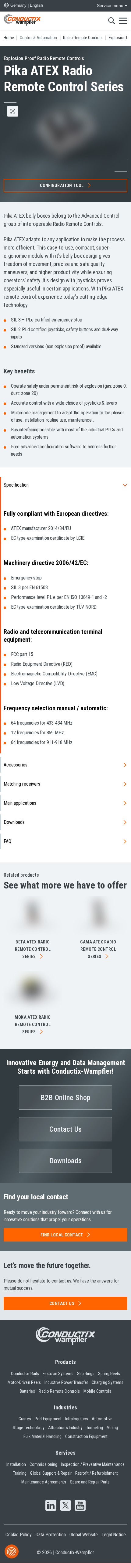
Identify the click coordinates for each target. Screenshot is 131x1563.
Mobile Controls (97, 1391)
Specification (16, 485)
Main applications (20, 803)
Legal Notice (113, 1535)
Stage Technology (28, 1427)
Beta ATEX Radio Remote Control (33, 949)
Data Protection (50, 1535)
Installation (16, 1464)
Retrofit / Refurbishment (96, 1473)
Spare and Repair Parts (90, 1482)
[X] (65, 1506)
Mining (112, 1427)
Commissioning (43, 1464)
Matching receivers (22, 784)
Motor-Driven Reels (24, 1382)
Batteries (27, 1391)
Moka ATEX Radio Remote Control (33, 1024)
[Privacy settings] (12, 1551)
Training (20, 1473)
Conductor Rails (25, 1373)
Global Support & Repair (51, 1473)
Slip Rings (85, 1373)
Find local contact (62, 1234)
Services (65, 1452)
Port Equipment (48, 1418)
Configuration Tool (62, 185)
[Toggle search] (111, 20)
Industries (65, 1407)
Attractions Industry (65, 1427)
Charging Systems (107, 1382)
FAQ (7, 841)
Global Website (83, 1535)
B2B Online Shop (65, 1097)
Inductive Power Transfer (66, 1382)
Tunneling (94, 1427)
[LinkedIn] (50, 1506)
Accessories (15, 765)
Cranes (25, 1418)
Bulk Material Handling (42, 1436)
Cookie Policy (18, 1535)
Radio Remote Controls (59, 1391)
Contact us (61, 1303)
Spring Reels (109, 1373)
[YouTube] (80, 1506)
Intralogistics (76, 1418)
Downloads (14, 822)
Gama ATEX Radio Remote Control (98, 949)
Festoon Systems (58, 1373)
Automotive (102, 1418)
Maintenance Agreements (43, 1482)
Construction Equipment (86, 1436)
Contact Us (65, 1129)
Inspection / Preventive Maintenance (93, 1464)
